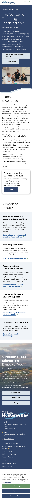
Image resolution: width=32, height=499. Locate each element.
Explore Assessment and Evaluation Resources (13, 285)
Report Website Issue (9, 463)
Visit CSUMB (16, 398)
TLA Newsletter (10, 61)
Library (4, 460)
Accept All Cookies (16, 495)
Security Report (7, 466)
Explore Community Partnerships (11, 335)
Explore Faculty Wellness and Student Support (14, 314)
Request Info (16, 393)
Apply (16, 403)
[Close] (30, 472)
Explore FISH (11, 189)
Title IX (4, 469)
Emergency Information (10, 443)
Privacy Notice (6, 482)
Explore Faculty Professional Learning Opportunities (14, 236)
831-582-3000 (9, 439)
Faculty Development (10, 9)
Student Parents (7, 457)
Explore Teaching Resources (14, 258)
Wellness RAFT (7, 451)
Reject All (16, 491)
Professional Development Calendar (14, 55)
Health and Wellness (9, 454)
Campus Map (8, 428)
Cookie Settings (16, 486)
